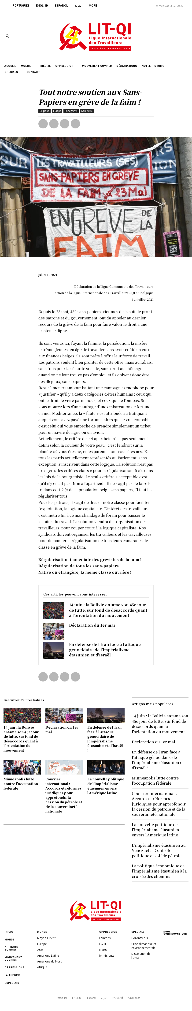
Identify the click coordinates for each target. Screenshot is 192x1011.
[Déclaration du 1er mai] (53, 631)
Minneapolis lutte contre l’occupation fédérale (21, 783)
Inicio (9, 932)
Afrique (42, 967)
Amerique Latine (48, 956)
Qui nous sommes (11, 948)
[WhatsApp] (75, 123)
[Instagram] (163, 36)
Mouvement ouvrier (13, 958)
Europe (57, 110)
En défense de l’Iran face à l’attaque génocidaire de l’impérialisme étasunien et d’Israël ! (105, 650)
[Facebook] (153, 36)
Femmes (105, 938)
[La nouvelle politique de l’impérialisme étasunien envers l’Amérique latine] (106, 767)
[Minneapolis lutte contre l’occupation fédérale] (22, 767)
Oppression (108, 932)
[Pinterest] (64, 123)
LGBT (102, 944)
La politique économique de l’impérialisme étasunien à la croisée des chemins (159, 871)
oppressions (15, 967)
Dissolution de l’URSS (141, 956)
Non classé (86, 110)
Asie (40, 950)
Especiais (12, 983)
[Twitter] (174, 36)
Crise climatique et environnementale (143, 946)
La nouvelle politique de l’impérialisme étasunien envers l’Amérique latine (105, 786)
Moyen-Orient (46, 938)
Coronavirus (139, 938)
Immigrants (71, 110)
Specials (138, 932)
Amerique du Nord (49, 961)
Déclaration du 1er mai (92, 625)
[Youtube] (185, 36)
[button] (7, 36)
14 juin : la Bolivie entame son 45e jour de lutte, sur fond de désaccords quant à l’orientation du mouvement (108, 610)
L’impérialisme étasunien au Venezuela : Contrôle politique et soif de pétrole (159, 850)
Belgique (44, 110)
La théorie (13, 975)
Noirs (103, 950)
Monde (10, 939)
